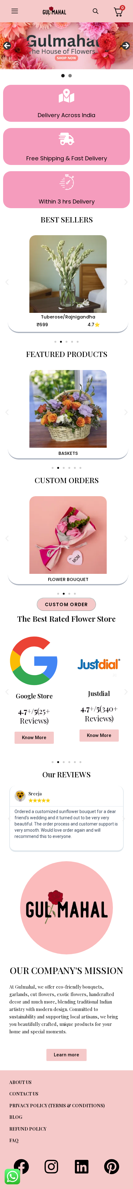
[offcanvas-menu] (14, 11)
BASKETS (68, 453)
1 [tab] (63, 75)
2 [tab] (70, 75)
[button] (7, 282)
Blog (15, 1117)
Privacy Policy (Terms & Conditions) (57, 1105)
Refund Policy (27, 1129)
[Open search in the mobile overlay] (93, 11)
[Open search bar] (95, 11)
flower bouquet (68, 579)
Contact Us (23, 1094)
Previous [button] (7, 46)
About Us (20, 1082)
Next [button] (126, 46)
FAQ (14, 1140)
